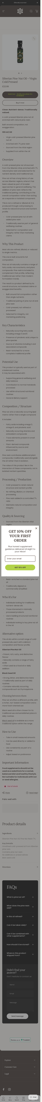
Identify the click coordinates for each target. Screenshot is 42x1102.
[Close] (36, 528)
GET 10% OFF (20, 567)
